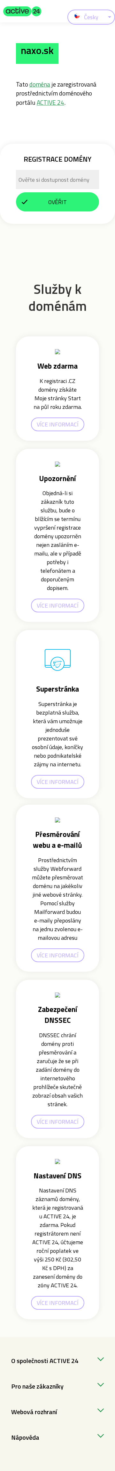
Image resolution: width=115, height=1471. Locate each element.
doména (39, 84)
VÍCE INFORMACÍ (58, 424)
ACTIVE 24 (50, 102)
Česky (91, 17)
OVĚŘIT (57, 202)
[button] (22, 11)
